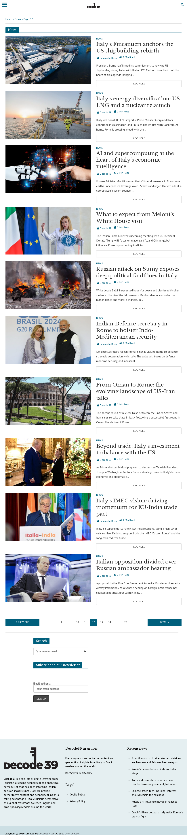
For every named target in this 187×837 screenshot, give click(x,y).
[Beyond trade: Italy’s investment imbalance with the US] (48, 462)
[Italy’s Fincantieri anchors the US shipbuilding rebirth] (48, 60)
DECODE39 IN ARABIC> (78, 773)
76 (125, 622)
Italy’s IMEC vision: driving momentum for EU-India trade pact (136, 507)
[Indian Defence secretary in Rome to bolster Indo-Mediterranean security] (48, 339)
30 (77, 622)
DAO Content (72, 833)
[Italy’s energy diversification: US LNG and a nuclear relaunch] (48, 114)
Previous (23, 622)
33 (101, 622)
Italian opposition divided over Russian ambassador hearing (136, 565)
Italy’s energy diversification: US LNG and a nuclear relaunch (138, 101)
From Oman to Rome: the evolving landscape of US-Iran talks (135, 391)
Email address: (42, 683)
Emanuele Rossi (108, 58)
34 (109, 622)
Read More (139, 83)
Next (163, 622)
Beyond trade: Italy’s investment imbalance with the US (138, 449)
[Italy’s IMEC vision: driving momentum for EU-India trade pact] (48, 516)
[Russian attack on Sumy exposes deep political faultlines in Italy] (48, 285)
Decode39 (105, 112)
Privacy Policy (77, 801)
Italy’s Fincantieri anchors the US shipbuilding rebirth (134, 47)
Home (8, 19)
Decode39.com (47, 833)
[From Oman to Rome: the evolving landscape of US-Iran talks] (48, 400)
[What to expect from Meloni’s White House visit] (48, 230)
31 (85, 622)
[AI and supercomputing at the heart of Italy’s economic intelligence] (48, 169)
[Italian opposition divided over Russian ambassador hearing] (48, 577)
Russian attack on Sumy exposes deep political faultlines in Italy (137, 272)
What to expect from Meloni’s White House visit (135, 217)
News (18, 19)
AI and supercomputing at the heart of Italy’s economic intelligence (135, 160)
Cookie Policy (77, 794)
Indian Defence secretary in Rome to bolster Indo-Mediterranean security (131, 330)
